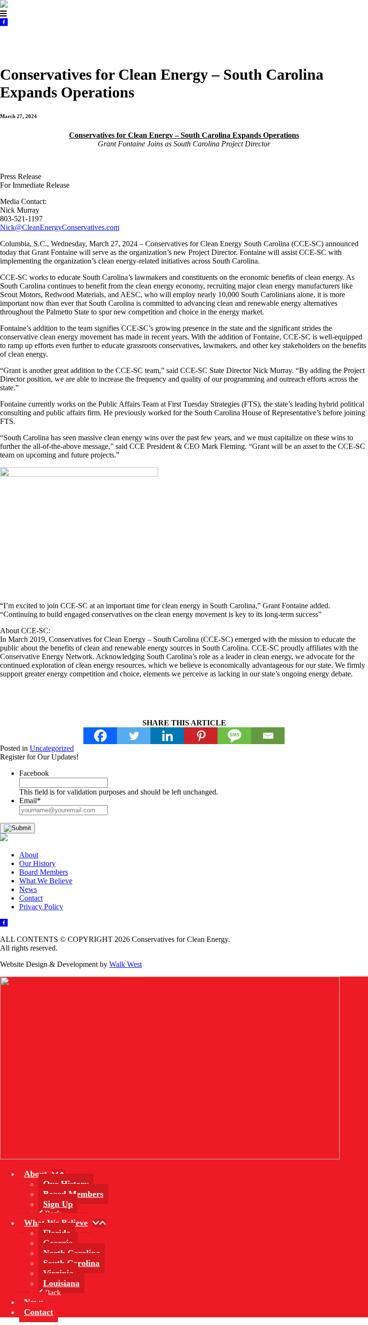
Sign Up (58, 1204)
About (15, 41)
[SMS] (234, 735)
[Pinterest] (201, 735)
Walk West (125, 964)
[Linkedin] (167, 735)
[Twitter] (133, 735)
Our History (37, 863)
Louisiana (61, 1283)
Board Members (43, 872)
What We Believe (111, 41)
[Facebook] (100, 735)
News (205, 41)
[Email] (268, 735)
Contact (263, 41)
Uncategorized (52, 748)
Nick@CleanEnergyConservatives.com (59, 227)
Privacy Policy (41, 907)
